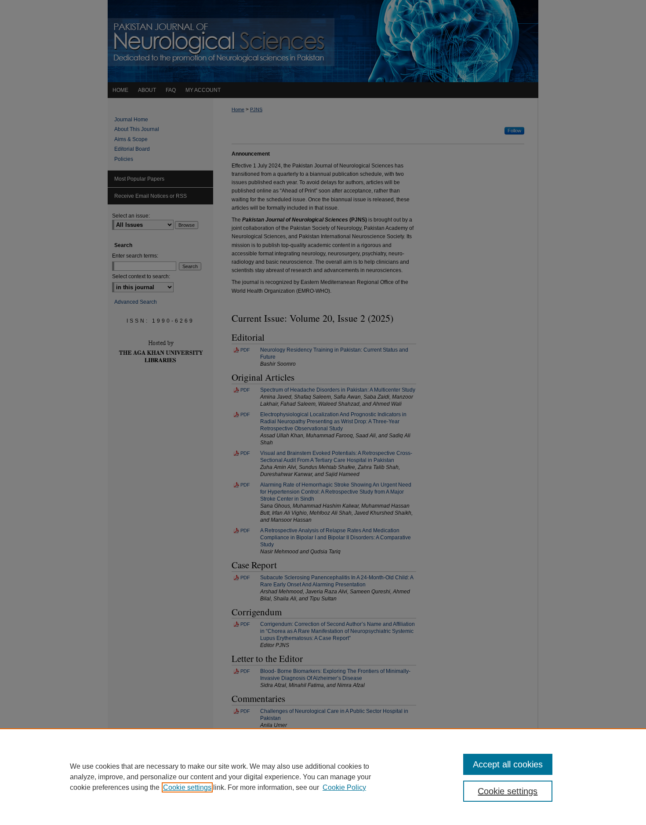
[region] (323, 776)
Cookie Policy (344, 787)
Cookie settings (187, 787)
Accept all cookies (508, 764)
